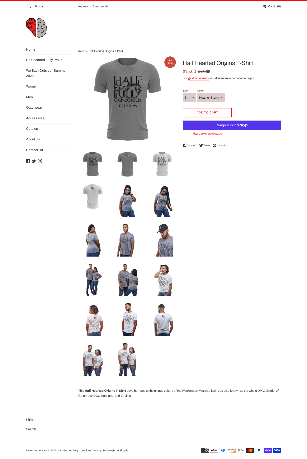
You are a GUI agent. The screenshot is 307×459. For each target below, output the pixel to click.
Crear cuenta (100, 6)
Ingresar (83, 6)
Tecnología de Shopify (115, 450)
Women (32, 86)
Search (31, 429)
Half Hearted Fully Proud (44, 60)
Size (185, 90)
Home (30, 49)
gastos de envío (198, 78)
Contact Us (34, 150)
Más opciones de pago (207, 133)
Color (200, 90)
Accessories (35, 118)
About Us (33, 139)
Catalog (32, 128)
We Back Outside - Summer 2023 (46, 73)
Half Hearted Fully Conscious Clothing (79, 450)
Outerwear (34, 107)
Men (29, 97)
